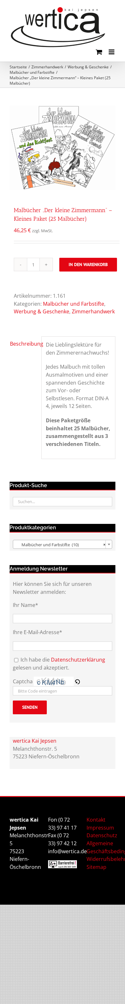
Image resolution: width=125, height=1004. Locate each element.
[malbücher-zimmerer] (62, 147)
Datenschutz (102, 835)
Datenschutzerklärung (78, 659)
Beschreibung (23, 343)
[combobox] (62, 544)
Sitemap (96, 866)
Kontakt (96, 819)
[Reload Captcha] (77, 681)
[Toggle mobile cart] (99, 52)
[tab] (23, 343)
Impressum (100, 827)
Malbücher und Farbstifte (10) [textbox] (60, 545)
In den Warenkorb (88, 264)
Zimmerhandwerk (93, 311)
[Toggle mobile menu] (112, 52)
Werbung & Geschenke (41, 311)
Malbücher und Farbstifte (73, 303)
